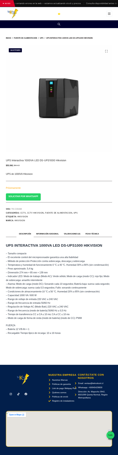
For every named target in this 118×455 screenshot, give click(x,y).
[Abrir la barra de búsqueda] (59, 24)
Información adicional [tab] (47, 234)
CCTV (23, 213)
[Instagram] (10, 394)
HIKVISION (22, 217)
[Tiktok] (18, 394)
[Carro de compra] (59, 14)
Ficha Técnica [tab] (92, 234)
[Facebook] (26, 394)
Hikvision (20, 220)
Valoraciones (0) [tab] (72, 234)
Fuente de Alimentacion (58, 213)
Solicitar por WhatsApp (23, 196)
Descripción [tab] (25, 234)
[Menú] (109, 14)
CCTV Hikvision (35, 213)
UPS (76, 213)
